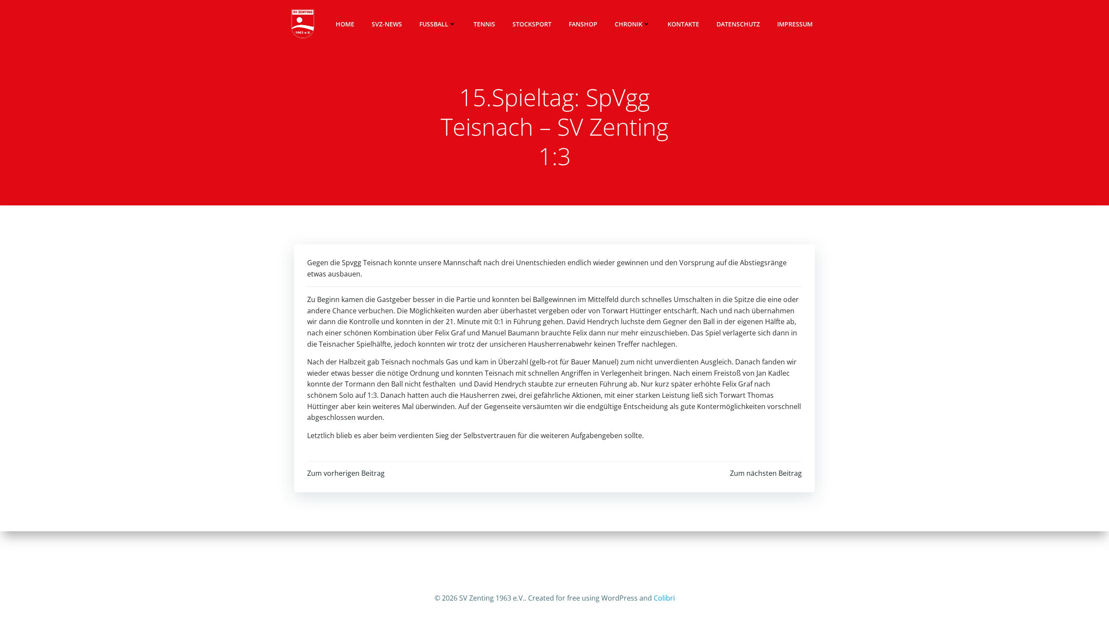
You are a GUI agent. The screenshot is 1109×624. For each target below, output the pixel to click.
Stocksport (531, 24)
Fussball (433, 24)
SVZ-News (387, 24)
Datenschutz (738, 24)
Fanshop (583, 24)
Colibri (664, 598)
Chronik (628, 24)
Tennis (484, 24)
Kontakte (683, 24)
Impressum (795, 24)
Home (345, 24)
